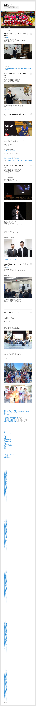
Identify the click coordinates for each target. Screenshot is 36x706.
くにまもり (5, 425)
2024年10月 (5, 481)
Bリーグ (16, 258)
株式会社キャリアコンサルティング (8, 451)
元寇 (19, 68)
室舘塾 (5, 438)
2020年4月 (5, 534)
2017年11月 (5, 562)
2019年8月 (5, 542)
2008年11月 (5, 668)
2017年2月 (5, 571)
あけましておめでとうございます (13, 312)
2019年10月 (5, 540)
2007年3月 (5, 688)
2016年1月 (5, 584)
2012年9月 (5, 623)
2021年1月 (5, 525)
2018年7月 (5, 555)
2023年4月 (5, 499)
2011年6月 (5, 638)
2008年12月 (5, 667)
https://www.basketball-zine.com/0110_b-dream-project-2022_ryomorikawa (15, 154)
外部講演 (5, 437)
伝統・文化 (10, 405)
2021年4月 (5, 522)
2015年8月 (5, 589)
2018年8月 (5, 554)
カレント (5, 429)
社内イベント (14, 405)
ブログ (8, 68)
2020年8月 (5, 530)
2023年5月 (5, 498)
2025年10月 (5, 469)
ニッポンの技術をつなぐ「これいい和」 (9, 454)
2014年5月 (5, 604)
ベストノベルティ (6, 455)
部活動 (5, 447)
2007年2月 (5, 689)
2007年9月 (5, 682)
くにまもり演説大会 (6, 456)
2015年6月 (5, 591)
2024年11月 (5, 480)
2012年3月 (5, 629)
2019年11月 (5, 539)
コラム (5, 430)
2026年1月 (5, 466)
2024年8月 (5, 483)
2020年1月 (5, 537)
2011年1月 (5, 643)
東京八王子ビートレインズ (12, 160)
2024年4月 (5, 487)
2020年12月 (5, 526)
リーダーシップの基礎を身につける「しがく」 (10, 452)
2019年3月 (5, 547)
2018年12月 (5, 550)
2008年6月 (5, 673)
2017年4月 (5, 569)
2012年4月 (5, 628)
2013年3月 (5, 617)
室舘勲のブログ (9, 5)
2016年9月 (5, 576)
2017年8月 (5, 565)
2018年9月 (5, 553)
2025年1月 (5, 478)
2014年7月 (5, 602)
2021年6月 (5, 520)
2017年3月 (5, 570)
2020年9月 (5, 529)
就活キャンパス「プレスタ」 (7, 453)
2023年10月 (5, 493)
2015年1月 (5, 596)
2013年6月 (5, 614)
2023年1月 (5, 502)
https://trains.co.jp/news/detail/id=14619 (10, 150)
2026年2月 (5, 465)
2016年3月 (5, 582)
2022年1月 (5, 513)
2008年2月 (5, 677)
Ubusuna (5, 424)
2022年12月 (5, 503)
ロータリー (5, 434)
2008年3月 (5, 676)
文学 (19, 108)
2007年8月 (5, 683)
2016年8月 (5, 577)
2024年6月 (5, 485)
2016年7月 (5, 578)
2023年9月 (5, 494)
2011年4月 (5, 640)
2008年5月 (5, 674)
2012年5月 (5, 627)
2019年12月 (5, 538)
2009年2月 (5, 665)
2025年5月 (5, 474)
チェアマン (19, 258)
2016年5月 (5, 580)
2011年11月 (5, 633)
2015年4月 (5, 593)
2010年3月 (5, 653)
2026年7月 (5, 461)
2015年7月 (5, 590)
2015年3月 (5, 594)
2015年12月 (5, 585)
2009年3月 (5, 664)
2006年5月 (5, 698)
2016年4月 (5, 581)
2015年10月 (5, 587)
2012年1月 (5, 631)
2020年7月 (5, 531)
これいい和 (5, 426)
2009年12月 (5, 656)
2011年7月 (5, 637)
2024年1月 (5, 490)
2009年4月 (5, 663)
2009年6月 (5, 661)
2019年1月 (5, 549)
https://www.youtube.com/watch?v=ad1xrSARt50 (11, 158)
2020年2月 (5, 536)
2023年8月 (5, 495)
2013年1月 (5, 619)
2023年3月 (5, 500)
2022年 (19, 405)
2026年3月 (5, 464)
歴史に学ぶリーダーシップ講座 (13, 68)
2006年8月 (5, 695)
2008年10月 (5, 669)
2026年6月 (5, 462)
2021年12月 (5, 514)
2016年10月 (5, 575)
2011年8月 (5, 636)
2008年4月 (5, 675)
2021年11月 (5, 515)
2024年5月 (5, 486)
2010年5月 (5, 651)
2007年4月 (5, 687)
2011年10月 (5, 634)
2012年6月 (5, 626)
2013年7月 (5, 613)
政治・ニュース (6, 440)
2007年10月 (5, 681)
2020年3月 (5, 535)
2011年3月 (5, 641)
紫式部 (5, 109)
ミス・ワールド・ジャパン (7, 433)
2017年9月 (5, 564)
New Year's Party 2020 (7, 457)
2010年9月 (5, 647)
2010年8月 (5, 648)
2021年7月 (5, 519)
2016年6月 (5, 579)
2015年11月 (5, 586)
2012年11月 (5, 621)
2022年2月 (5, 512)
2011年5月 (5, 639)
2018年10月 (5, 552)
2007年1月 (5, 690)
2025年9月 (5, 470)
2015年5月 (5, 592)
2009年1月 (5, 666)
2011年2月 (5, 642)
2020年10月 (5, 528)
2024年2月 (5, 489)
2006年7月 (5, 696)
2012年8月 (5, 624)
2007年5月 (5, 686)
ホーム (5, 27)
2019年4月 (5, 546)
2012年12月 (5, 620)
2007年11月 (5, 680)
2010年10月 (5, 646)
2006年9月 (5, 694)
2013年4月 (5, 616)
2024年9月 (5, 482)
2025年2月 (5, 477)
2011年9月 (5, 635)
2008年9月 (5, 670)
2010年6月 (5, 650)
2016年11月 (5, 574)
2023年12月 (5, 491)
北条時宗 (22, 68)
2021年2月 (5, 524)
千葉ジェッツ (28, 258)
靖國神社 (21, 405)
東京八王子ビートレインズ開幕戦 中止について (10, 419)
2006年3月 (5, 700)
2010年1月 (5, 655)
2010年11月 (5, 645)
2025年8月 (5, 471)
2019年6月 (5, 544)
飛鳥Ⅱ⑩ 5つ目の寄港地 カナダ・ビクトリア (10, 410)
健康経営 (5, 436)
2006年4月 (5, 699)
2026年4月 (5, 463)
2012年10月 (5, 622)
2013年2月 (5, 618)
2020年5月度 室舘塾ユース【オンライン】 (10, 421)
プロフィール (9, 27)
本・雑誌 (5, 443)
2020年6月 (5, 532)
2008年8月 (5, 671)
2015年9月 (5, 588)
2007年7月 (5, 684)
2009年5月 (5, 662)
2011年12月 (5, 632)
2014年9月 (5, 600)
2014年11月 (5, 598)
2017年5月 (5, 568)
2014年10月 (5, 599)
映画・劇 (5, 442)
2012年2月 (5, 630)
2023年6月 (5, 497)
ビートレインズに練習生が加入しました (15, 114)
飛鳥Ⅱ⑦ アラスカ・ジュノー (8, 413)
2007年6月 (5, 685)
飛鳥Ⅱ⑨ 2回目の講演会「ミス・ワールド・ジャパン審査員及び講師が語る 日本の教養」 (16, 411)
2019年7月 (5, 543)
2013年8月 (5, 612)
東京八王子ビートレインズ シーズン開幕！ (10, 418)
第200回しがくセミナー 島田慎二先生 (14, 165)
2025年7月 (5, 472)
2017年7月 (5, 566)
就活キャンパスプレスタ (7, 439)
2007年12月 (5, 679)
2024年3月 (5, 488)
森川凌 (29, 160)
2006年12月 (5, 691)
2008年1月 (5, 678)
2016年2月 (5, 583)
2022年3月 (5, 511)
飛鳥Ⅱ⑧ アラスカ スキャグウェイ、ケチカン (10, 412)
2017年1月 (5, 572)
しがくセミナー (9, 258)
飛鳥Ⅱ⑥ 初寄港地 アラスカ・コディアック (10, 414)
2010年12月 (5, 644)
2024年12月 (5, 479)
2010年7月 (5, 649)
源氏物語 (30, 108)
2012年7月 (5, 625)
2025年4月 (5, 475)
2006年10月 (5, 693)
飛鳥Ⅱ (5, 448)
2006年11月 (5, 692)
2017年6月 (5, 567)
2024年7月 (5, 484)
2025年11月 (5, 468)
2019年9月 (5, 541)
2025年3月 (5, 476)
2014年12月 (5, 597)
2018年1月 (5, 560)
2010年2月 (5, 654)
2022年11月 (5, 504)
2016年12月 (5, 573)
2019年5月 (5, 545)
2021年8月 (5, 518)
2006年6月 (5, 697)
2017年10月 (5, 563)
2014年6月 (5, 603)
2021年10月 (5, 516)
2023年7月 (5, 496)
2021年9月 (5, 517)
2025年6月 (5, 473)
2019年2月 (5, 548)
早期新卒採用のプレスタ (7, 441)
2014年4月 (5, 605)
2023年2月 (5, 501)
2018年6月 (5, 556)
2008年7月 (5, 672)
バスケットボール (23, 258)
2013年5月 (5, 615)
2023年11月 (5, 492)
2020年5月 (5, 533)
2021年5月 (5, 521)
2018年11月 (5, 551)
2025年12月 (5, 467)
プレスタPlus (6, 432)
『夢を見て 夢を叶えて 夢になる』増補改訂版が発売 (11, 417)
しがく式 (5, 428)
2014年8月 (5, 601)
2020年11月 (5, 527)
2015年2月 (5, 595)
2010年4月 (5, 652)
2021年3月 (5, 523)
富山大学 (19, 160)
